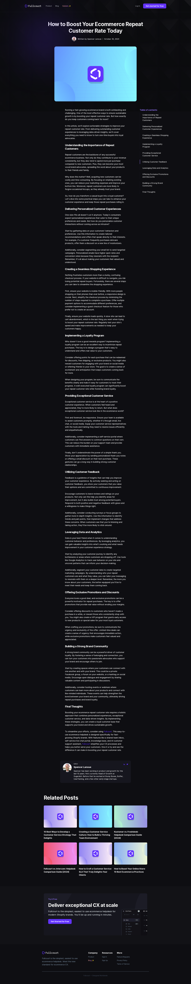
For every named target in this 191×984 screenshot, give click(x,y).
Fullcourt (108, 731)
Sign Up (105, 960)
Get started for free (155, 6)
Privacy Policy (122, 960)
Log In (137, 6)
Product (49, 6)
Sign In (104, 957)
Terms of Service (123, 964)
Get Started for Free (60, 921)
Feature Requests (123, 957)
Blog (57, 6)
